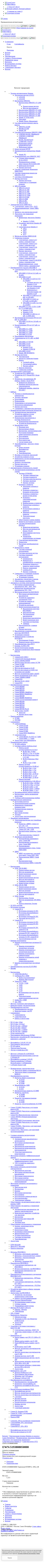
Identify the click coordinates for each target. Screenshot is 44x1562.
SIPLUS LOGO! (24, 188)
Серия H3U (19, 679)
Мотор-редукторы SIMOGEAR (25, 236)
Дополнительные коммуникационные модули (28, 997)
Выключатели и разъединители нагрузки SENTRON (26, 632)
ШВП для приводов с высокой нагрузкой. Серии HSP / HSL (29, 854)
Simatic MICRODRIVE (26, 353)
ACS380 (21, 1102)
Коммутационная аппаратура (29, 607)
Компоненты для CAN (18, 1371)
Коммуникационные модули (29, 877)
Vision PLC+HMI (20, 981)
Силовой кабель (28, 362)
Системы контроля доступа (28, 553)
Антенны (18, 1324)
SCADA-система (16, 905)
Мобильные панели (25, 147)
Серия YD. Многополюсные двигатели (24, 1115)
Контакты (8, 62)
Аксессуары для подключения (25, 816)
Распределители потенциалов (25, 1402)
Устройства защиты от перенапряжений (26, 602)
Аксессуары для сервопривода (25, 740)
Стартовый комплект (22, 1408)
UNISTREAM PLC (21, 974)
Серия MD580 (19, 696)
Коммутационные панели (28, 874)
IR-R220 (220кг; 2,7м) (30, 787)
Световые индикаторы (31, 622)
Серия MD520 (19, 688)
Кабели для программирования (25, 1298)
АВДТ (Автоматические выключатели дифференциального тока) (28, 1160)
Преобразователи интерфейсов (21, 1380)
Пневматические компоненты (21, 800)
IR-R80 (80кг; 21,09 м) (30, 777)
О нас (9, 44)
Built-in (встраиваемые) (27, 978)
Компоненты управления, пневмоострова (24, 806)
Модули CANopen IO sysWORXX (22, 1054)
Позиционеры (19, 401)
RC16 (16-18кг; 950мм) (19, 1028)
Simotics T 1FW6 (28, 221)
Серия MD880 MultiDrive (23, 698)
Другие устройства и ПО (19, 1050)
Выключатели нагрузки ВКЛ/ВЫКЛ (31, 609)
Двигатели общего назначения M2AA (28, 1070)
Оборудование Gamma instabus (29, 520)
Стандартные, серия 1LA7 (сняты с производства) (28, 241)
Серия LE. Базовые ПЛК (19, 1411)
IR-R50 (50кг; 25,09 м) (30, 774)
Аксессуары (15, 1241)
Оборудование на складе (24, 28)
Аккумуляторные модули (27, 939)
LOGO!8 (22, 97)
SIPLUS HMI (23, 199)
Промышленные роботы (19, 742)
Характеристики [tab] (12, 1463)
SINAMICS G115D (25, 334)
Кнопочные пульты (21, 1230)
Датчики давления (21, 397)
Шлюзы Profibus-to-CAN (23, 1372)
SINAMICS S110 (24, 344)
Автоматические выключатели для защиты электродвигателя (27, 1210)
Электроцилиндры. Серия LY (29, 835)
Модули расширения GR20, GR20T (27, 674)
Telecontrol (22, 119)
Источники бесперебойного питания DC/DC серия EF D (28, 932)
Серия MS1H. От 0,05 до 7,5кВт (30, 737)
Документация (10, 56)
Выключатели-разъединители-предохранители (25, 1149)
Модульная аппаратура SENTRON (27, 592)
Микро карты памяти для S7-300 (26, 1341)
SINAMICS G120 (25, 277)
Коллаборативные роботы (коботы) (27, 792)
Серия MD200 (19, 701)
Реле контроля (24, 438)
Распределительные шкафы (24, 648)
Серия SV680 (23, 731)
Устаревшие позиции (22, 466)
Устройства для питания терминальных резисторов (24, 1295)
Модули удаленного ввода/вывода (22, 1003)
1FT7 (24, 234)
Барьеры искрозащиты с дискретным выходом (27, 951)
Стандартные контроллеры (28, 540)
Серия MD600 (19, 686)
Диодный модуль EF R (27, 918)
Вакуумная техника (21, 813)
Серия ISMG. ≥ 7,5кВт (26, 738)
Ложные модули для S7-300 (24, 1356)
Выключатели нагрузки (23, 1170)
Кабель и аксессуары (22, 1018)
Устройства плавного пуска (24, 457)
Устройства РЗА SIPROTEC (24, 373)
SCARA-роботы (20, 744)
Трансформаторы (25, 453)
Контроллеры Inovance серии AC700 (27, 662)
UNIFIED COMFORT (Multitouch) (26, 137)
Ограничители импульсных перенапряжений (24, 1180)
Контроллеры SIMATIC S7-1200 (30, 110)
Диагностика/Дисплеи (18, 1048)
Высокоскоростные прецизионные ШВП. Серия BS (30, 862)
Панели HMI (15, 1417)
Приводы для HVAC (22, 1092)
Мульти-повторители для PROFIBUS (28, 1269)
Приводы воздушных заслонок (29, 521)
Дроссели (22, 451)
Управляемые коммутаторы (24, 1306)
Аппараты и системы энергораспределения (26, 583)
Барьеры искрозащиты (18, 940)
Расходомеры (19, 399)
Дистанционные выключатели (28, 615)
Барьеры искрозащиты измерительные (26, 954)
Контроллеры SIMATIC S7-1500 (30, 112)
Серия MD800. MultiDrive (23, 692)
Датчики (18, 814)
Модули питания (24, 876)
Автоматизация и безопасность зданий (24, 468)
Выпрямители (24, 449)
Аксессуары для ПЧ (21, 711)
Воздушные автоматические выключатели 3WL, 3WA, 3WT (25, 585)
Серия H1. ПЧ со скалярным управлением (25, 1421)
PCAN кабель (15, 1046)
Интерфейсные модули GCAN (21, 1430)
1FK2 (25, 229)
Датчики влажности (30, 477)
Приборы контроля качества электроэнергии (28, 385)
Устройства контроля (26, 605)
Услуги (7, 54)
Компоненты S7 (16, 1335)
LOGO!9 (22, 99)
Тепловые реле (20, 1222)
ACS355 (21, 1100)
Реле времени (23, 436)
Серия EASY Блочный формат (25, 659)
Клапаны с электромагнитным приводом (29, 499)
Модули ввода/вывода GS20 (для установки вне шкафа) (26, 671)
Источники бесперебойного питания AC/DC (28, 914)
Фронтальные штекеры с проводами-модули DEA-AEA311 (28, 1366)
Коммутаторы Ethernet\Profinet (21, 1300)
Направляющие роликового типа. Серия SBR (28, 843)
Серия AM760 (19, 666)
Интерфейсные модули (23, 1391)
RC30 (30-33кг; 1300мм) (19, 1031)
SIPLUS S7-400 (24, 191)
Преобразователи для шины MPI (26, 1382)
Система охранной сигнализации (25, 550)
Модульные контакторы (23, 1193)
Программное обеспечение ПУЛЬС (23, 1035)
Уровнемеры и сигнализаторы (25, 403)
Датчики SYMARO (25, 473)
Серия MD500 (19, 707)
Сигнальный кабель (30, 364)
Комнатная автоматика (31, 527)
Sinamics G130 (28, 310)
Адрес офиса (36, 1526)
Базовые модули (20, 1404)
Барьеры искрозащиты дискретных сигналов (26, 947)
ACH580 (22, 1096)
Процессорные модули (31, 106)
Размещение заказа (11, 60)
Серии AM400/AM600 (22, 677)
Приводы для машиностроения (25, 1098)
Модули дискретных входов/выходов (28, 1393)
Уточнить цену (7, 1458)
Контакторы (19, 1217)
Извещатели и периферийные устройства (32, 561)
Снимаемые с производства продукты (28, 408)
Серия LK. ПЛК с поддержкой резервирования (21, 1414)
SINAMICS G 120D (25, 332)
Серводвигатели (20, 735)
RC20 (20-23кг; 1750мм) (19, 1029)
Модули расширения (26, 872)
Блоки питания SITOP (22, 149)
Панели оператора (25, 368)
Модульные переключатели (24, 1176)
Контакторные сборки (26, 429)
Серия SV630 (23, 725)
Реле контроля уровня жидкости (26, 1196)
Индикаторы (19, 1189)
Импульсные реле (21, 1187)
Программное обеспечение (24, 336)
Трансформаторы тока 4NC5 (24, 644)
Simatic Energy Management (28, 121)
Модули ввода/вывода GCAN (21, 1432)
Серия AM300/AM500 (22, 661)
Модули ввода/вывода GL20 (24, 668)
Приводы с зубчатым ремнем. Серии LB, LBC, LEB (29, 828)
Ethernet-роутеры (20, 1317)
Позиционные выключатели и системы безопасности (25, 419)
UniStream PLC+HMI (22, 976)
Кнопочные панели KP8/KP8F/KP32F (25, 144)
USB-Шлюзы (19, 1311)
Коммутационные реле (31, 620)
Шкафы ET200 (24, 128)
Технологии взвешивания (24, 405)
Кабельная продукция (26, 166)
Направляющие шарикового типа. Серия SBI (28, 839)
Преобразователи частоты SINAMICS (24, 268)
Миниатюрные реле (22, 1233)
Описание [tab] (10, 1461)
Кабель (21, 360)
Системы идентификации (24, 177)
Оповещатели (27, 559)
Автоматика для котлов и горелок (26, 579)
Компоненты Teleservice (19, 1315)
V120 (20, 991)
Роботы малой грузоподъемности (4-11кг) (28, 749)
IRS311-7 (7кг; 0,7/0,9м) (31, 753)
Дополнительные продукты (29, 517)
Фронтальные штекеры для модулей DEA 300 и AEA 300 (27, 1362)
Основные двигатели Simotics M (30, 223)
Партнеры (10, 50)
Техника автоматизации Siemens (22, 93)
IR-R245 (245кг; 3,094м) (31, 788)
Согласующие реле (25, 442)
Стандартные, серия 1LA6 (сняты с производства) (28, 248)
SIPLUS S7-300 (24, 190)
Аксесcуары (19, 1406)
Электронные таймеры (23, 1200)
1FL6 (24, 232)
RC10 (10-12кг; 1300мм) (19, 1026)
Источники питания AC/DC (28, 911)
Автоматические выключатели (25, 412)
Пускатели (18, 1220)
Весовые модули (20, 1398)
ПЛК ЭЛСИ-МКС (21, 868)
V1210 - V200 (23, 983)
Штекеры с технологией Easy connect (28, 1256)
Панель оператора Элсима (28, 903)
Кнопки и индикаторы (22, 462)
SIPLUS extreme (20, 186)
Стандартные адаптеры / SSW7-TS (27, 1330)
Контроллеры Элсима (26, 898)
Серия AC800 (19, 664)
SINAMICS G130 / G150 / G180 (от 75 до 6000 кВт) (30, 307)
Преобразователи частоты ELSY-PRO (24, 966)
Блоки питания (24, 447)
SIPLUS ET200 (24, 197)
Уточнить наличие (8, 1454)
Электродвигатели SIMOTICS (21, 204)
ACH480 (22, 1094)
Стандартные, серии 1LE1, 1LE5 (26, 206)
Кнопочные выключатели (32, 618)
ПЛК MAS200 (15, 1245)
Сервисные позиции (22, 238)
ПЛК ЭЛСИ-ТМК (21, 885)
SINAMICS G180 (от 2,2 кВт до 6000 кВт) (31, 315)
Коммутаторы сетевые (26, 883)
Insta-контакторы (29, 612)
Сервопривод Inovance (13, 67)
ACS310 (21, 1080)
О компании (9, 42)
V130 (20, 989)
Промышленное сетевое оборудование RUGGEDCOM (29, 163)
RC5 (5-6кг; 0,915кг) (18, 1024)
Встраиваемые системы (13, 64)
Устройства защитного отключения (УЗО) (26, 598)
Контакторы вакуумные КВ (24, 1219)
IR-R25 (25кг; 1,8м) (29, 772)
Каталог (8, 52)
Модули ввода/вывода (30, 108)
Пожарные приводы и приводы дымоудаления (31, 565)
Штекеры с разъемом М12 (24, 1261)
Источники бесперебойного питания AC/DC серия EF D (28, 936)
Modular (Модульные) (26, 979)
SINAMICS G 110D (25, 329)
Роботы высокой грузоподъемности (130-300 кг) (30, 780)
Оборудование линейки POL (25, 581)
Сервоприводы (20, 1015)
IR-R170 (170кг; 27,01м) (31, 785)
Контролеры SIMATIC (22, 101)
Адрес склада (5, 1528)
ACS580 (21, 1083)
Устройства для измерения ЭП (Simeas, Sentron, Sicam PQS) (25, 380)
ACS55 (21, 1089)
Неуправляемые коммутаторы (25, 1302)
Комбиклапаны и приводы (32, 503)
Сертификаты (19, 44)
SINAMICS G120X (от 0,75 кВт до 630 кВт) (30, 300)
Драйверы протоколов (26, 881)
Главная (7, 1504)
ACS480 (21, 1081)
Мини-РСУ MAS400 (18, 1246)
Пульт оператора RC (18, 1033)
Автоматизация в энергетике (21, 371)
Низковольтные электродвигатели (22, 1068)
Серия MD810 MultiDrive (23, 694)
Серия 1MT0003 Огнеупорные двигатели (25, 1120)
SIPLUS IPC (23, 201)
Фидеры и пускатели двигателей (26, 455)
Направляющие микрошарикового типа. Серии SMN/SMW (30, 848)
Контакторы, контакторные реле (30, 431)
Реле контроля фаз (21, 1198)
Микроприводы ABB (22, 1085)
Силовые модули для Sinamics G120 (34, 283)
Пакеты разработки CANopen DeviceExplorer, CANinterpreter (21, 1062)
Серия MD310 (19, 705)
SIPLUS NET (23, 203)
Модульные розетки (22, 1178)
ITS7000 (17, 720)
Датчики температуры (30, 475)
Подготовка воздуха (22, 801)
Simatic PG (22, 154)
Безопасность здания (22, 547)
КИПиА (13, 392)
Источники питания (18, 907)
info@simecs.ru (19, 1530)
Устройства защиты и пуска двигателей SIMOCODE (24, 415)
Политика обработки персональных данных (29, 1553)
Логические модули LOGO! (24, 95)
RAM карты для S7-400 (23, 1346)
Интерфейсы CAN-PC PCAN (21, 1042)
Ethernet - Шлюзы (21, 1309)
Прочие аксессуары (25, 714)
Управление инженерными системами (32, 537)
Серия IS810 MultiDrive (27, 733)
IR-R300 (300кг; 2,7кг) (30, 790)
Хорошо (10, 1558)
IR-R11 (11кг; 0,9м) (29, 762)
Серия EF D (19, 920)
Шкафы (13, 968)
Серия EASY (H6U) (21, 657)
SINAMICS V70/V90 (26, 342)
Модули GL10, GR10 (22, 681)
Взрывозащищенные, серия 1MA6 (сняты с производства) (29, 265)
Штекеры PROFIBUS (18, 1252)
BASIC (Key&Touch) (26, 140)
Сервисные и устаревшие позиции (27, 573)
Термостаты (23, 542)
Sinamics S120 (27, 347)
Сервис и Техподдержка (13, 58)
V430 (20, 985)
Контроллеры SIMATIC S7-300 (29, 114)
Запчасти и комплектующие (28, 358)
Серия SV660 (23, 727)
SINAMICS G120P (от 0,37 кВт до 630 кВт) (32, 296)
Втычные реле (24, 427)
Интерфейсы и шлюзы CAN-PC (22, 1059)
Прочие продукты (25, 167)
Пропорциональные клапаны (25, 803)
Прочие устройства (29, 572)
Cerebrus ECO (27, 570)
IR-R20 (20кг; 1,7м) (29, 770)
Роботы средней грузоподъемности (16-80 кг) (29, 765)
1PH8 (25, 225)
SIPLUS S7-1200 (24, 193)
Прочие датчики (28, 483)
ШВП (17, 851)
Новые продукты (11, 1506)
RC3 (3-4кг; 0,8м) (17, 1022)
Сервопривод (15, 722)
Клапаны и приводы (26, 484)
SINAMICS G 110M (25, 331)
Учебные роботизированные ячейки (27, 798)
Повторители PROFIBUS (19, 1263)
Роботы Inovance (10, 65)
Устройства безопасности (27, 423)
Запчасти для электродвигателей (26, 212)
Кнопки (17, 1191)
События (8, 1508)
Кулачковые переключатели (24, 1232)
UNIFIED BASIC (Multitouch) (29, 134)
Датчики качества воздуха (32, 479)
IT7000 (17, 718)
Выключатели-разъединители (25, 1146)
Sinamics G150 (28, 312)
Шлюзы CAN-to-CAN (22, 1378)
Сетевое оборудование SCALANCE (26, 159)
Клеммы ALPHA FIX (22, 646)
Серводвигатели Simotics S (28, 227)
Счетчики (18, 1397)
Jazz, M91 (18, 1002)
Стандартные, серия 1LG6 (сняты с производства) (28, 257)
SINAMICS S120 (24, 345)
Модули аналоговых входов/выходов (27, 1395)
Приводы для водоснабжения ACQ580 (28, 1104)
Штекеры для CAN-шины (24, 1376)
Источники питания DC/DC (28, 916)
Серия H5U (19, 683)
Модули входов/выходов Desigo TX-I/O (31, 530)
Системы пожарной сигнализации (26, 556)
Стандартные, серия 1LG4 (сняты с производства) (28, 254)
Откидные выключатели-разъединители (23, 1153)
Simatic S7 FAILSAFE (26, 117)
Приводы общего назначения (25, 1078)
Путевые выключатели (23, 1235)
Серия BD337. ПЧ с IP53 (19, 1426)
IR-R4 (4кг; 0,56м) (29, 751)
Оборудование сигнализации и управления (26, 1224)
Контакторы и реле (21, 425)
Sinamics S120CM (29, 349)
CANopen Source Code (18, 1065)
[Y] (32, 26)
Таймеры (26, 623)
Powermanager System (26, 640)
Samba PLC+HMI (21, 1000)
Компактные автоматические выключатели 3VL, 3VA (25, 589)
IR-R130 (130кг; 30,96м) (31, 783)
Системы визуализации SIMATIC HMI (28, 132)
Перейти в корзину (7, 1531)
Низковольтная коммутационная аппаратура (26, 410)
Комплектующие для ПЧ (23, 1011)
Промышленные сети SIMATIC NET (27, 156)
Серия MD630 (19, 690)
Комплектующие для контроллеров (23, 1005)
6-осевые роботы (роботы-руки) (26, 746)
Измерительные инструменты (29, 642)
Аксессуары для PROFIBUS (20, 1293)
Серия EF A (19, 909)
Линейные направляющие (20, 818)
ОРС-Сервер (15, 1313)
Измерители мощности (27, 382)
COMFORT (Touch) (25, 141)
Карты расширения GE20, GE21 (26, 675)
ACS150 (21, 1087)
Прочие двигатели (25, 251)
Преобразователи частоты (20, 685)
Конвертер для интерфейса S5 (25, 1384)
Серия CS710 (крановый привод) (26, 699)
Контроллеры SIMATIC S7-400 (29, 115)
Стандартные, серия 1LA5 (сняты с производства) (28, 244)
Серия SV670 (23, 729)
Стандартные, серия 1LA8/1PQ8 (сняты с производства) (30, 261)
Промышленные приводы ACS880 (27, 1091)
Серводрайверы (20, 724)
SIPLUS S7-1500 (24, 195)
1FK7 (25, 230)
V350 (20, 987)
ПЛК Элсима (19, 896)
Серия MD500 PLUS (22, 709)
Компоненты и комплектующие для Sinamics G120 (34, 291)
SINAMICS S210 (24, 351)
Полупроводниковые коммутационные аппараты (28, 433)
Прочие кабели (28, 366)
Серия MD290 (19, 703)
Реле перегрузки (24, 440)
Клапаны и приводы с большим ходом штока (30, 491)
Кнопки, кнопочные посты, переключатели (24, 1227)
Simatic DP (22, 130)
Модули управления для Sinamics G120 (34, 287)
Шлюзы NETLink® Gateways (21, 1308)
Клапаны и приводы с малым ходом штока (30, 495)
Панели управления (30, 568)
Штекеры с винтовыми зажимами (26, 1254)
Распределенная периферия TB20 (22, 1389)
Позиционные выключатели (28, 421)
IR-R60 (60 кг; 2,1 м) (30, 775)
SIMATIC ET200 (24, 127)
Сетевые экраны (20, 1304)
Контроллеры (15, 655)
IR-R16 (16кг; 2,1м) (29, 768)
